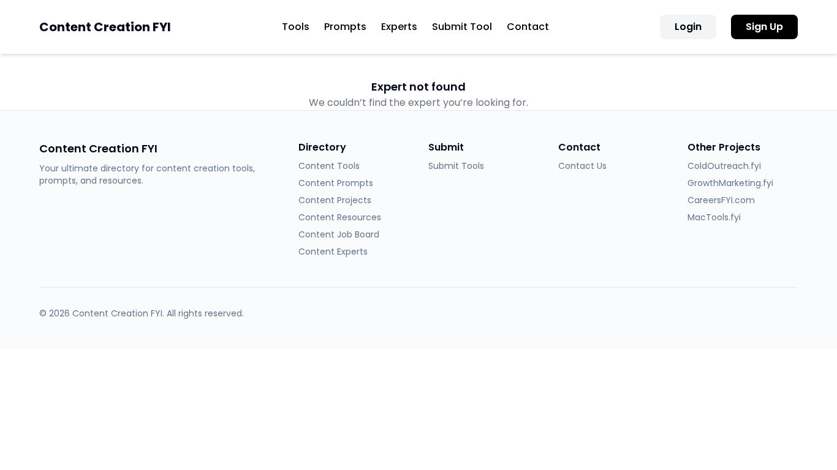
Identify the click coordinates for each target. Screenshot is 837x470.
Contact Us (582, 166)
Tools (295, 27)
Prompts (345, 27)
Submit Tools (456, 166)
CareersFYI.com (721, 200)
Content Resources (339, 217)
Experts (399, 27)
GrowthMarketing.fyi (730, 183)
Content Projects (334, 200)
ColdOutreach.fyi (724, 166)
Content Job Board (338, 234)
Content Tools (329, 166)
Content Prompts (335, 183)
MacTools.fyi (714, 217)
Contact (528, 27)
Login (688, 27)
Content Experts (333, 251)
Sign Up (764, 27)
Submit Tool (462, 27)
